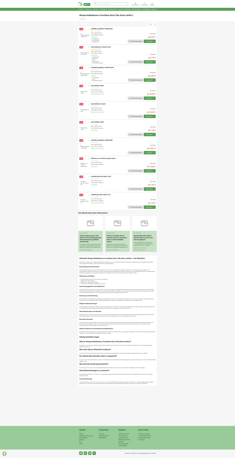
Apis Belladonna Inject (98, 104)
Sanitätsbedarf (127, 9)
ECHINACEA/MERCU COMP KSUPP (102, 67)
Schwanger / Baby (112, 9)
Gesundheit (81, 9)
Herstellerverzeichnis (123, 437)
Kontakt (81, 443)
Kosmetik (120, 9)
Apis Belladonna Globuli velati (101, 47)
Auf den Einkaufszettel (136, 41)
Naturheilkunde (103, 9)
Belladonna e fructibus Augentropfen (103, 158)
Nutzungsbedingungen (144, 453)
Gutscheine (154, 9)
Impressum (127, 453)
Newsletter (81, 439)
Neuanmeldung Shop (104, 435)
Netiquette (153, 453)
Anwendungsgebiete (123, 443)
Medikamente (88, 9)
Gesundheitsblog (146, 9)
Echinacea (93, 75)
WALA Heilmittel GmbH (96, 33)
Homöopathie (94, 36)
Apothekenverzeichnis (123, 433)
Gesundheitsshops (122, 435)
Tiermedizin (96, 9)
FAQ (80, 441)
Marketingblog (102, 437)
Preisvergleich (149, 41)
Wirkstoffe (120, 441)
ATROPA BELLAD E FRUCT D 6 (100, 194)
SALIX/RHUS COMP (97, 85)
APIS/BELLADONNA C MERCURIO (102, 29)
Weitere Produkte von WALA (97, 93)
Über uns (81, 433)
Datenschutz (134, 453)
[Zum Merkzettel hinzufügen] (89, 29)
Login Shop (101, 433)
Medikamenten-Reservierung (86, 435)
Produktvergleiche (136, 9)
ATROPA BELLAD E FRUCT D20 (101, 176)
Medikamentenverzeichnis (124, 439)
